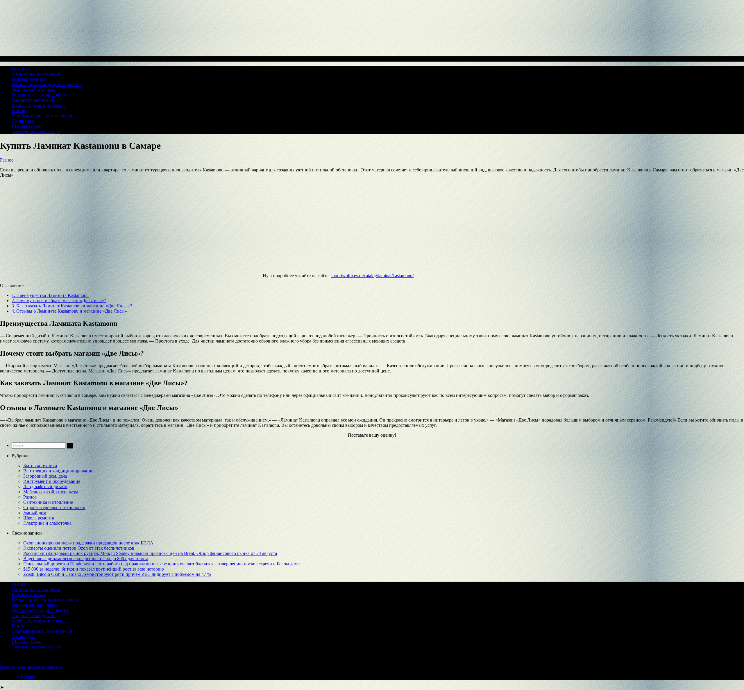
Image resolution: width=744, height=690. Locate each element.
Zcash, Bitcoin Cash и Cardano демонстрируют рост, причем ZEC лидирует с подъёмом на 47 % (117, 574)
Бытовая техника (28, 79)
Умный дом (23, 121)
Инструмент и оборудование (40, 94)
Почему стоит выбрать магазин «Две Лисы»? (59, 300)
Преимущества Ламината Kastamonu (50, 295)
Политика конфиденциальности (32, 667)
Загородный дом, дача (33, 89)
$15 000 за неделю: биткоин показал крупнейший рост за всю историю (93, 569)
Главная (19, 68)
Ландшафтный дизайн (34, 100)
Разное (18, 110)
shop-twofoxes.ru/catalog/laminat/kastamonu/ (372, 275)
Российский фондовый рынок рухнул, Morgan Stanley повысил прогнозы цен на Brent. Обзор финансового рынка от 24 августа (150, 553)
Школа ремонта (27, 126)
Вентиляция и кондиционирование (47, 84)
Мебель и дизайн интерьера (39, 105)
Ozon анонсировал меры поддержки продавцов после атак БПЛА (88, 542)
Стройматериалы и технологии (43, 115)
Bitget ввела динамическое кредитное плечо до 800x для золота (85, 558)
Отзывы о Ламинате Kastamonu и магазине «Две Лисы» (69, 311)
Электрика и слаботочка (36, 131)
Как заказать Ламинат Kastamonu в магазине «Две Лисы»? (72, 305)
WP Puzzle (26, 677)
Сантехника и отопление (36, 73)
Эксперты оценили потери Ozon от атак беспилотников (78, 548)
